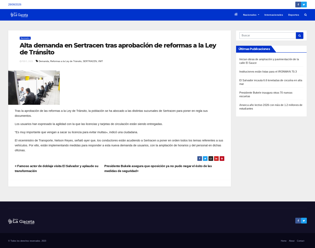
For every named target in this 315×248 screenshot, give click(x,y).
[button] (305, 14)
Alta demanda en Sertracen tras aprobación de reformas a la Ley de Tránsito (118, 48)
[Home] (236, 15)
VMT (100, 61)
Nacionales (250, 14)
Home (283, 241)
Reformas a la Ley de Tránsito (66, 61)
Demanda (44, 61)
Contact (300, 241)
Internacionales (273, 14)
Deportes (293, 14)
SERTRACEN (90, 61)
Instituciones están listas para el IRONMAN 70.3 (268, 71)
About (291, 241)
